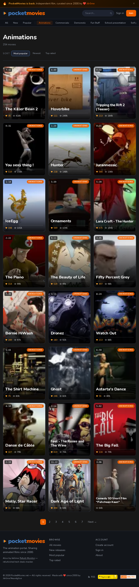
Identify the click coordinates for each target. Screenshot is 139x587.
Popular (27, 22)
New (15, 22)
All (6, 22)
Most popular (21, 53)
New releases (57, 550)
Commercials (62, 22)
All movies (55, 545)
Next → (92, 522)
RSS (93, 576)
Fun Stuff (95, 22)
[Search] (111, 13)
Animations (44, 22)
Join (131, 13)
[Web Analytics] (128, 577)
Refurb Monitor (27, 558)
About (99, 555)
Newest (37, 53)
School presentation (115, 22)
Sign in (120, 13)
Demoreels (80, 22)
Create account (104, 545)
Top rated (51, 53)
